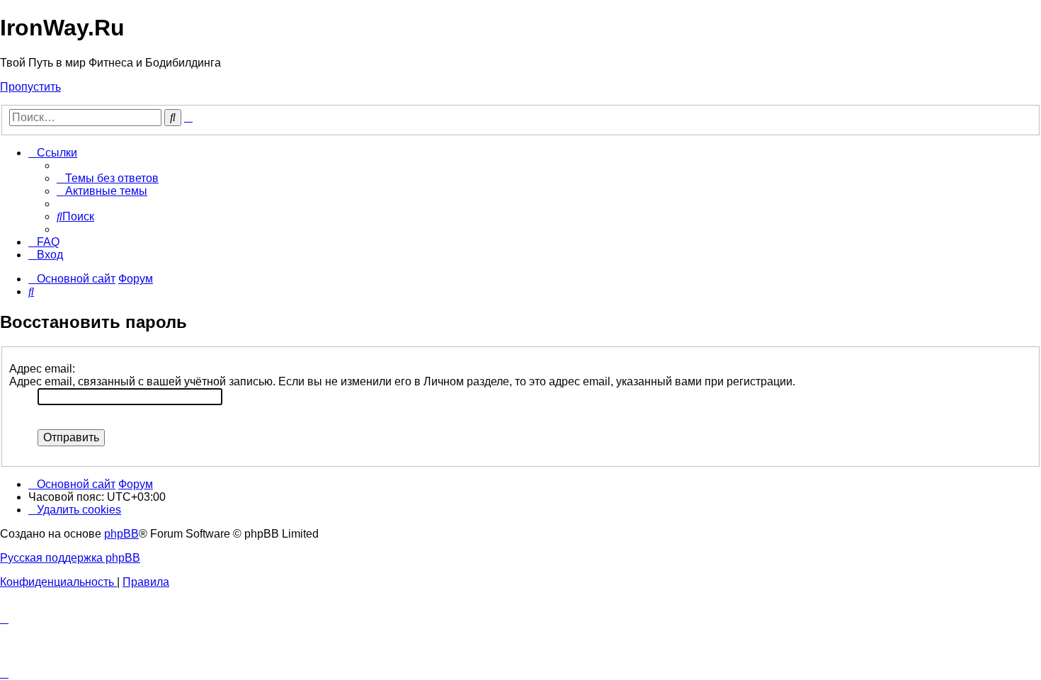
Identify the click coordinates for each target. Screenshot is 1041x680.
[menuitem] (108, 178)
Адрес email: (42, 369)
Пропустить (30, 87)
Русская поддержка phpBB (70, 558)
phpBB (121, 534)
